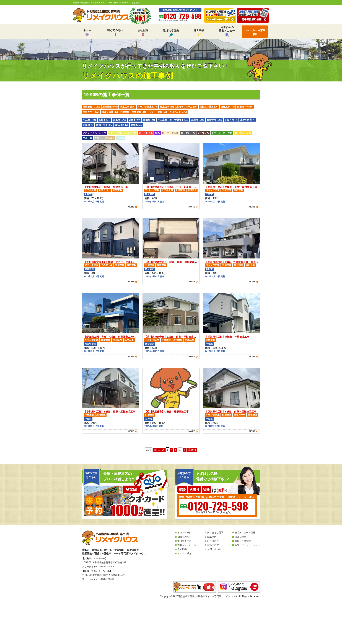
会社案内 (143, 30)
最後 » (192, 449)
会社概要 (182, 549)
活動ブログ (213, 545)
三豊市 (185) (197, 119)
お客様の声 (213, 541)
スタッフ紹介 (184, 553)
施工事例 (199, 30)
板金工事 (228, 106)
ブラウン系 (203, 133)
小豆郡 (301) (89, 119)
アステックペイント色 (94, 133)
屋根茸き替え (209, 106)
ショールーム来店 (255, 30)
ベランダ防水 (147, 106)
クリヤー (99, 138)
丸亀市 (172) (119, 119)
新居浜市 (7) (121, 125)
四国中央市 (90, 344)
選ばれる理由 (171, 30)
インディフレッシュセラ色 (122, 133)
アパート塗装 (157, 112)
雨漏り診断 (240, 536)
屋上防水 (167, 106)
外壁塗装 (91, 106)
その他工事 (178, 112)
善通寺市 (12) (181, 119)
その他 (120, 138)
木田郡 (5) (88, 125)
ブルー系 (87, 138)
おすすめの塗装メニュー (227, 29)
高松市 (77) (104, 119)
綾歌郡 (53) (149, 119)
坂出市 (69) (134, 119)
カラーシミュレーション (247, 545)
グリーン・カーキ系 (221, 133)
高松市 (209, 269)
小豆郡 (209, 344)
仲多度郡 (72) (165, 119)
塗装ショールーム (186, 545)
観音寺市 (149, 194)
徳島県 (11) (136, 125)
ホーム (87, 30)
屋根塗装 (110, 106)
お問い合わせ (214, 549)
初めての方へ (115, 30)
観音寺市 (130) (214, 119)
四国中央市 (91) (104, 125)
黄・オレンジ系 (243, 133)
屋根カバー (91, 112)
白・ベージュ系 (170, 133)
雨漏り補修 (110, 112)
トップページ (184, 532)
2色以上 (110, 138)
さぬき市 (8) (231, 119)
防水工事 (127, 106)
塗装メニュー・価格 (245, 532)
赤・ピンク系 (146, 133)
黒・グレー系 (188, 133)
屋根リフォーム (186, 106)
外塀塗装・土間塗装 (133, 112)
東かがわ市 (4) (247, 119)
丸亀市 (88, 194)
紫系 (157, 133)
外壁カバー (245, 106)
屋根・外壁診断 (243, 541)
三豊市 (209, 194)
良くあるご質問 (215, 532)
